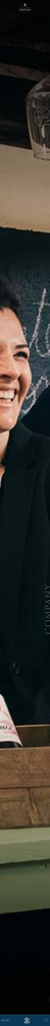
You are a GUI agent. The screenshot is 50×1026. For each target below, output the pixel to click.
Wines (5, 1020)
